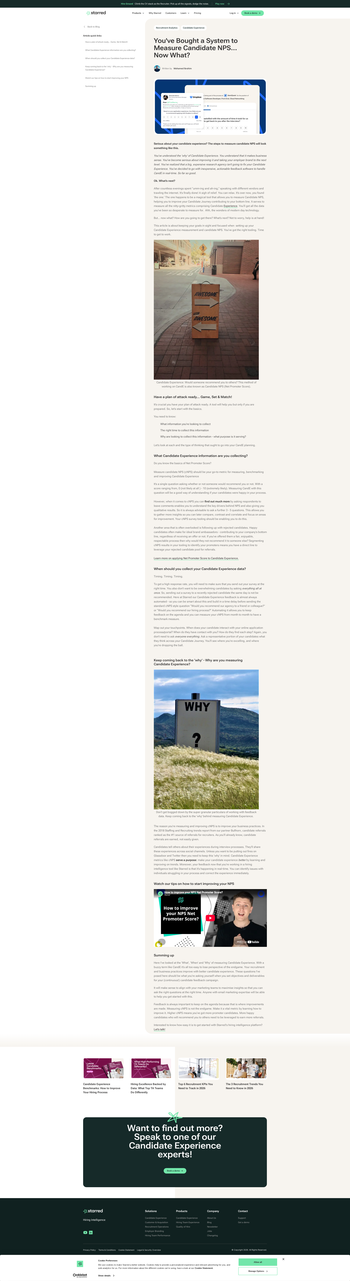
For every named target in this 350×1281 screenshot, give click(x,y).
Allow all (258, 1262)
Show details (104, 1275)
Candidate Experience (156, 1218)
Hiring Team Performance (157, 1235)
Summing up (90, 86)
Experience (230, 206)
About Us (211, 1218)
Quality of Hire (183, 1226)
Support (242, 1218)
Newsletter (212, 1226)
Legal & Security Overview (149, 1250)
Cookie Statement (204, 1268)
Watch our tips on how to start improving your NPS (106, 78)
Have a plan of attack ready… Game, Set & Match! (106, 42)
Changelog (212, 1235)
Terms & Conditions (107, 1250)
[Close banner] (283, 1259)
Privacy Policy (89, 1250)
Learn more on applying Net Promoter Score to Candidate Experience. (196, 558)
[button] (138, 13)
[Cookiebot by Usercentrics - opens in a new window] (80, 1276)
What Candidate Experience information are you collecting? (110, 50)
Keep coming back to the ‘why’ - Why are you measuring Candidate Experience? (109, 68)
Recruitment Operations (157, 1226)
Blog (209, 1222)
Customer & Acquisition (156, 1222)
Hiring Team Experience (187, 1222)
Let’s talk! (159, 1029)
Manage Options (256, 1271)
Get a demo (243, 1222)
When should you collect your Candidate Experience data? (110, 58)
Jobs (209, 1231)
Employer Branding (154, 1231)
